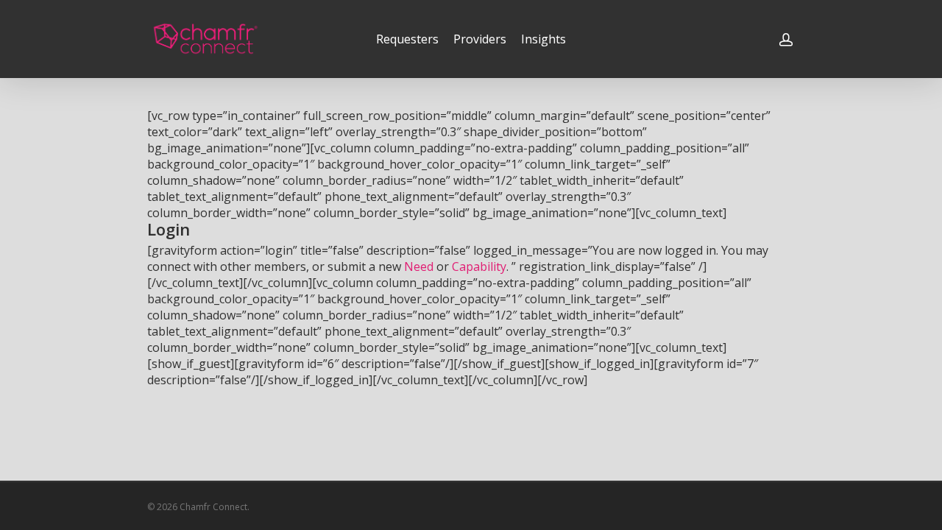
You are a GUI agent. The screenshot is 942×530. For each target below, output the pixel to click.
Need (418, 266)
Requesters (407, 39)
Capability (479, 266)
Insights (543, 39)
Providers (479, 39)
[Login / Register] (786, 39)
